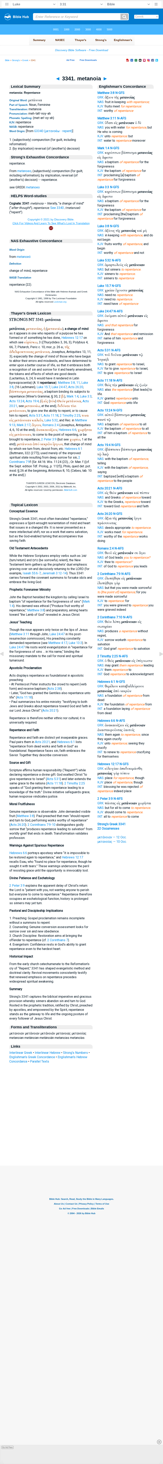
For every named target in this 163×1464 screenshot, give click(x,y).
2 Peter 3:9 (48, 439)
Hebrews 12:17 (72, 338)
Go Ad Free (7, 1447)
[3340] (5, 663)
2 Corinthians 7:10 (109, 617)
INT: (100, 111)
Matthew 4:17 (57, 643)
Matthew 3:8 (35, 610)
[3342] (158, 663)
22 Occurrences (108, 828)
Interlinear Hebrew (47, 1053)
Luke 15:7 (43, 387)
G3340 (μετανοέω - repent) (53, 131)
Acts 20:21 (49, 710)
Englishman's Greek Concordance (32, 1057)
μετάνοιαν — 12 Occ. (111, 837)
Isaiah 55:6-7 (32, 573)
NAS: (100, 102)
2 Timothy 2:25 (70, 415)
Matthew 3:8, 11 (69, 383)
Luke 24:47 (59, 387)
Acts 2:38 (54, 689)
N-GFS (119, 93)
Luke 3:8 (103, 226)
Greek (25, 60)
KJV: (100, 106)
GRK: (100, 97)
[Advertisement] (81, 1141)
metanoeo (24, 171)
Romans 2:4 (50, 425)
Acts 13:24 (16, 401)
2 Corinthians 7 (57, 940)
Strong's (16, 60)
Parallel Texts (39, 1061)
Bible (7, 60)
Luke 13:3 (75, 643)
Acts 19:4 (32, 401)
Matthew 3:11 (19, 634)
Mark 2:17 (23, 425)
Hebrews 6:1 (73, 449)
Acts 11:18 (51, 415)
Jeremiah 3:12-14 (54, 573)
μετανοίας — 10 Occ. (112, 842)
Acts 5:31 (35, 415)
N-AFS (121, 118)
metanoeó (24, 257)
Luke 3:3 (86, 396)
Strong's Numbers (75, 1053)
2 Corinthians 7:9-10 (41, 825)
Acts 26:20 (75, 387)
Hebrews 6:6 (67, 430)
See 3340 (57, 208)
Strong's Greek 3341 (111, 824)
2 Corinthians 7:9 (108, 574)
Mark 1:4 (73, 396)
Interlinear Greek (20, 1053)
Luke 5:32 (51, 420)
